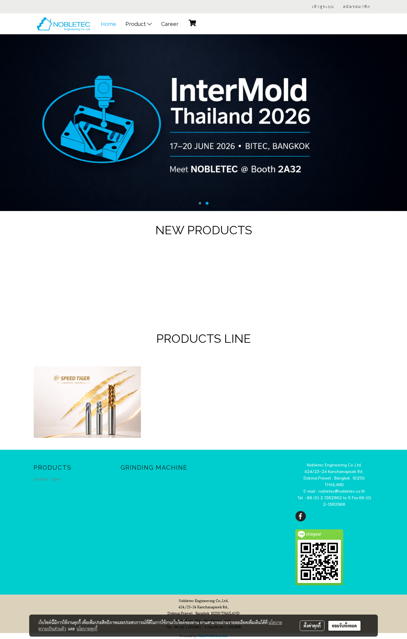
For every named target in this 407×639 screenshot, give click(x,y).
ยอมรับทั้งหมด (344, 625)
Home (108, 24)
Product (136, 24)
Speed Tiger (47, 479)
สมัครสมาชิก (356, 6)
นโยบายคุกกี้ (87, 628)
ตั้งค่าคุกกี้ (312, 625)
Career (169, 24)
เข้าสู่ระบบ (323, 6)
